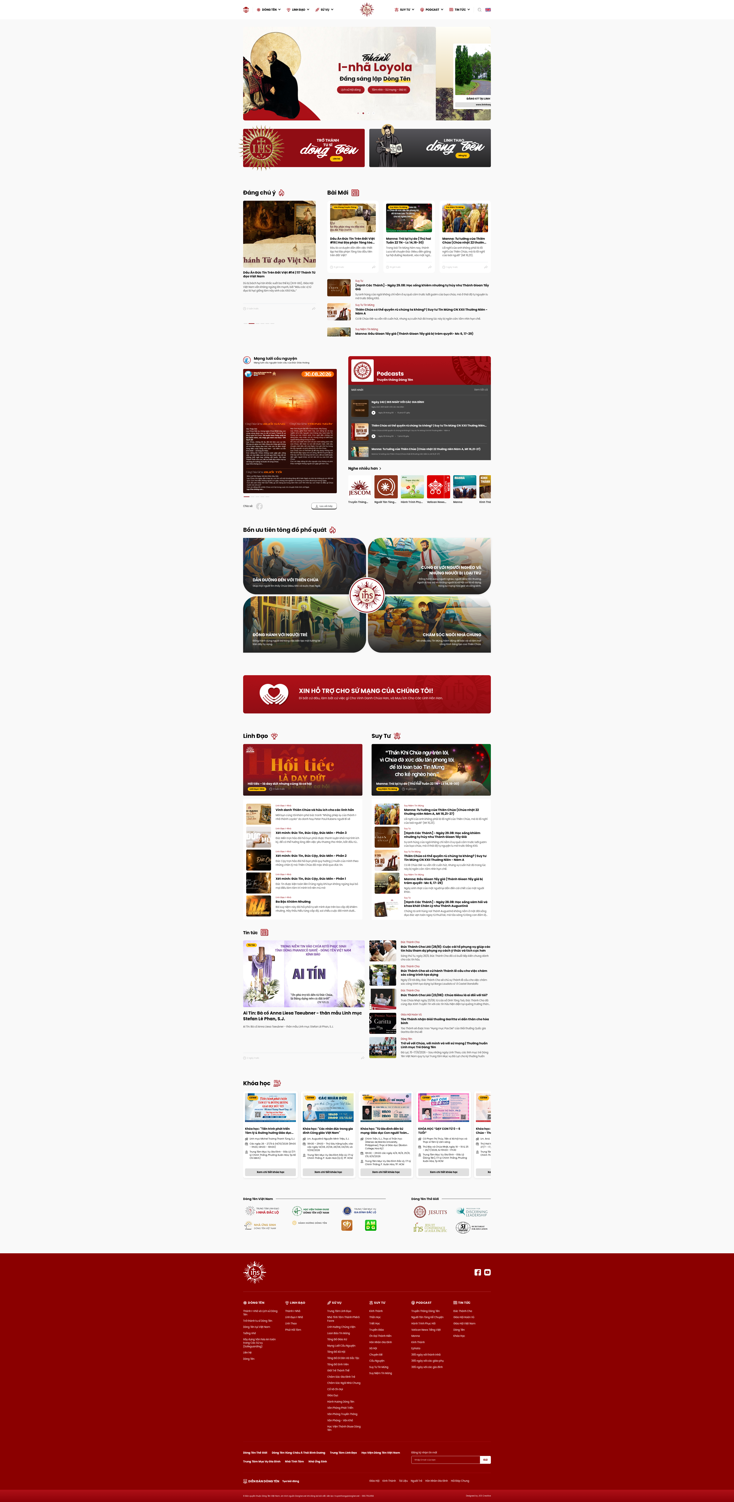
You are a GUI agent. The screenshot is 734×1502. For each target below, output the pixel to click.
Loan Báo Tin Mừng (338, 1333)
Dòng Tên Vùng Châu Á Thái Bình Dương (298, 1452)
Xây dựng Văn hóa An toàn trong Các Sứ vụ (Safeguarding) (259, 1343)
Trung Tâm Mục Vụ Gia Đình (261, 1461)
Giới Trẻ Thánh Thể (338, 1370)
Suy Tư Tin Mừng (378, 1367)
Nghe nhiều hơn (363, 468)
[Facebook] (477, 1272)
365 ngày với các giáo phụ (427, 1360)
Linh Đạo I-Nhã (294, 1317)
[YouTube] (487, 1272)
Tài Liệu (403, 1481)
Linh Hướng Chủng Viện (341, 1327)
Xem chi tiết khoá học (375, 102)
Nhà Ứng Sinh (318, 1461)
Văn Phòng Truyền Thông (342, 1414)
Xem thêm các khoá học (474, 35)
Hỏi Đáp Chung (460, 1481)
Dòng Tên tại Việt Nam (256, 1327)
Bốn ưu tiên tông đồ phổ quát (284, 530)
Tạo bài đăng (290, 1481)
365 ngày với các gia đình (427, 1367)
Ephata (415, 1348)
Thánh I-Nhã (292, 1311)
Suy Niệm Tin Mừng (380, 1373)
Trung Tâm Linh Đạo (339, 1311)
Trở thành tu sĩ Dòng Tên (257, 1320)
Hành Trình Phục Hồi (423, 1323)
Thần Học (375, 1317)
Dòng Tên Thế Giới (255, 1452)
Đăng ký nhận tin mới (424, 1452)
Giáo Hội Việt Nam (464, 1323)
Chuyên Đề (375, 1354)
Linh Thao (291, 1323)
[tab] (246, 323)
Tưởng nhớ (249, 1333)
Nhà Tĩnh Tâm (294, 1461)
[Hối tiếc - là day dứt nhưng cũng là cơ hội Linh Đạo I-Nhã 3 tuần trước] (302, 773)
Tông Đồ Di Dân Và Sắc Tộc (343, 1358)
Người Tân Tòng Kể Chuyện (427, 1317)
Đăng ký (463, 155)
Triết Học (374, 1323)
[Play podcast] (373, 413)
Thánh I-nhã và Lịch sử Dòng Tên (260, 1312)
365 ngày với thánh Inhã (426, 1354)
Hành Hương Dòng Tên (340, 1401)
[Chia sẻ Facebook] (260, 506)
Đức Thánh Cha (462, 1311)
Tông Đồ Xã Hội (336, 1351)
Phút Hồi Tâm (293, 1329)
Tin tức (250, 933)
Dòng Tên (248, 1359)
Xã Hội (373, 1348)
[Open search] (478, 10)
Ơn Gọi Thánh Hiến (380, 1336)
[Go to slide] (358, 113)
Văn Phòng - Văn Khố (340, 1420)
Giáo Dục (332, 1395)
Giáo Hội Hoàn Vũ (463, 1317)
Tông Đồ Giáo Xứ (337, 1339)
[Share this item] (314, 309)
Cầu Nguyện (376, 1360)
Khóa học (256, 1083)
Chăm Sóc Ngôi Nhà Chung (344, 1383)
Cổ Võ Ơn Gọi (335, 1389)
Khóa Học (459, 1336)
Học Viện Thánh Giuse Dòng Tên (344, 1428)
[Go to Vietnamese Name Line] (261, 1210)
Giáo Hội (374, 1481)
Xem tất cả (481, 389)
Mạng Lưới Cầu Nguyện (341, 1345)
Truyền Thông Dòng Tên (425, 1311)
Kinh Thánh (376, 1311)
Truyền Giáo (376, 1329)
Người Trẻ (416, 1481)
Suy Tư (381, 736)
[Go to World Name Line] (430, 1211)
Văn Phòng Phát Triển (340, 1407)
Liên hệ (336, 159)
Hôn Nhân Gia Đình (380, 1342)
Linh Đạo (255, 736)
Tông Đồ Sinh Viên (338, 1364)
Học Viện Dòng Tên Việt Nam (380, 1452)
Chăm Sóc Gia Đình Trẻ (341, 1377)
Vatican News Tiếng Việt (426, 1329)
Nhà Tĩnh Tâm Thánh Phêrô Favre (343, 1318)
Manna (415, 1336)
